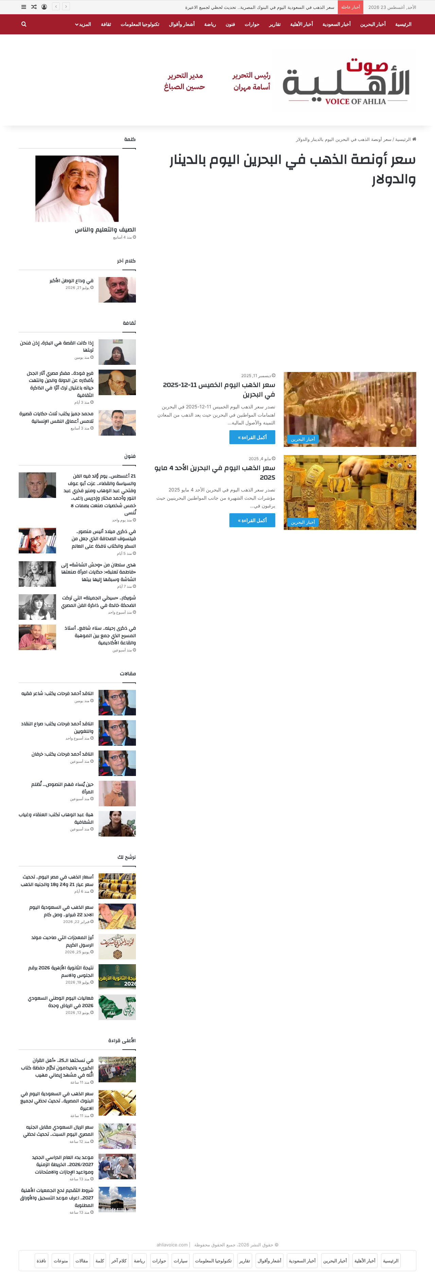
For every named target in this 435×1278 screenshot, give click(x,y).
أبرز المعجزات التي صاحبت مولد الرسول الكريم (62, 941)
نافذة (41, 1260)
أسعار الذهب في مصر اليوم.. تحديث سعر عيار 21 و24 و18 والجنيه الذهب (57, 881)
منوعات (61, 1260)
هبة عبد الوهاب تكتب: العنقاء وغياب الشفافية (56, 818)
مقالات (81, 1260)
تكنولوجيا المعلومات (140, 24)
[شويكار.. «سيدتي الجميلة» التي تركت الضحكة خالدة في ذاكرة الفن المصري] (37, 607)
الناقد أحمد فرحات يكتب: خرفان (62, 754)
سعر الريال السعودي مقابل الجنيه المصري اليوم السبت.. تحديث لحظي (58, 1131)
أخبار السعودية (337, 24)
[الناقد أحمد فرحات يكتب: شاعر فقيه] (117, 702)
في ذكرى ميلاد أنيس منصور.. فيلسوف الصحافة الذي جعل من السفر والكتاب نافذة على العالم (104, 539)
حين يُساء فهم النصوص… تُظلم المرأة (62, 788)
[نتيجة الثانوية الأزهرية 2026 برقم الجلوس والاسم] (117, 977)
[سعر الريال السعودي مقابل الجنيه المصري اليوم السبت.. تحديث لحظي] (117, 1136)
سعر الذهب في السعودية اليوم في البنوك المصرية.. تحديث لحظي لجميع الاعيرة (259, 7)
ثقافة (106, 24)
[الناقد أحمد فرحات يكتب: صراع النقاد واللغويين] (117, 733)
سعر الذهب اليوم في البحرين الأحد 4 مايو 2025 (214, 473)
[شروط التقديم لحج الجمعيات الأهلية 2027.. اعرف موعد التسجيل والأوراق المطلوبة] (117, 1199)
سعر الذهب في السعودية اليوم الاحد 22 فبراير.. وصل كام (61, 911)
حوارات (252, 24)
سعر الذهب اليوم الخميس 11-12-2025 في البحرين (219, 389)
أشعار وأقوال (182, 24)
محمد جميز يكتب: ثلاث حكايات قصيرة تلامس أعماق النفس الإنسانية (56, 417)
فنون (230, 24)
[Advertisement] (283, 281)
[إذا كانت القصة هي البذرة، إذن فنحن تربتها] (117, 352)
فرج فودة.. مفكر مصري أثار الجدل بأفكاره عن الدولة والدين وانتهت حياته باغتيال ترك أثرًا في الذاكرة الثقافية (60, 384)
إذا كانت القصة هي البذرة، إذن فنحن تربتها (56, 347)
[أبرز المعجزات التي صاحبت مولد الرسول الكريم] (117, 946)
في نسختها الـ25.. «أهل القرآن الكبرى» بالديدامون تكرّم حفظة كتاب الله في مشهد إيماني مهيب (57, 1068)
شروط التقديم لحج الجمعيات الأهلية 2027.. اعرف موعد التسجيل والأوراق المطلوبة (56, 1198)
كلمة (99, 1260)
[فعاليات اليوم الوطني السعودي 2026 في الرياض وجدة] (117, 1007)
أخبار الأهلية (301, 24)
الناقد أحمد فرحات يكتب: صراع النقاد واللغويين (57, 727)
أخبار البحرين (373, 24)
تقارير (275, 24)
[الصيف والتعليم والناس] (77, 189)
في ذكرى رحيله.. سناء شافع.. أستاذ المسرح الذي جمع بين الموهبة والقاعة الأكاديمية (100, 635)
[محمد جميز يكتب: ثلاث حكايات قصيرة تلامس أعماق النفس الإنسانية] (117, 423)
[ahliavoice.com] (280, 80)
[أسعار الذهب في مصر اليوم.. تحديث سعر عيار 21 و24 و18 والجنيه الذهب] (117, 886)
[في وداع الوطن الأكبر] (117, 290)
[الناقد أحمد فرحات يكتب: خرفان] (117, 763)
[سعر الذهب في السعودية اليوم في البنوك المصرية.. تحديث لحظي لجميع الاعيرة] (117, 1103)
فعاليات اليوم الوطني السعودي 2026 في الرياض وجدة (60, 1002)
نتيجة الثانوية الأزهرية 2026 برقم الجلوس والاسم (60, 972)
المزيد (85, 24)
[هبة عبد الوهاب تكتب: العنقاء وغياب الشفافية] (117, 824)
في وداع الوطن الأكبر (71, 280)
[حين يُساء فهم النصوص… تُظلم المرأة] (117, 793)
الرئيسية (403, 24)
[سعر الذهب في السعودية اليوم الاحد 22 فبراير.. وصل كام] (117, 916)
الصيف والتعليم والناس (105, 229)
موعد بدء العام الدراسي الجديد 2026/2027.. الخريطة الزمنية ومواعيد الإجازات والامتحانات (62, 1165)
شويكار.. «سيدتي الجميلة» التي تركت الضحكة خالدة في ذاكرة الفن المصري (98, 602)
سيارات (181, 1260)
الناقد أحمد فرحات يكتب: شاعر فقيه (57, 693)
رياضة (210, 24)
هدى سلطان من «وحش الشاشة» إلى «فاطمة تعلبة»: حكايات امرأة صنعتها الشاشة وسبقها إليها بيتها (98, 572)
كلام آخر (118, 1260)
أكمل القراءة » (252, 437)
